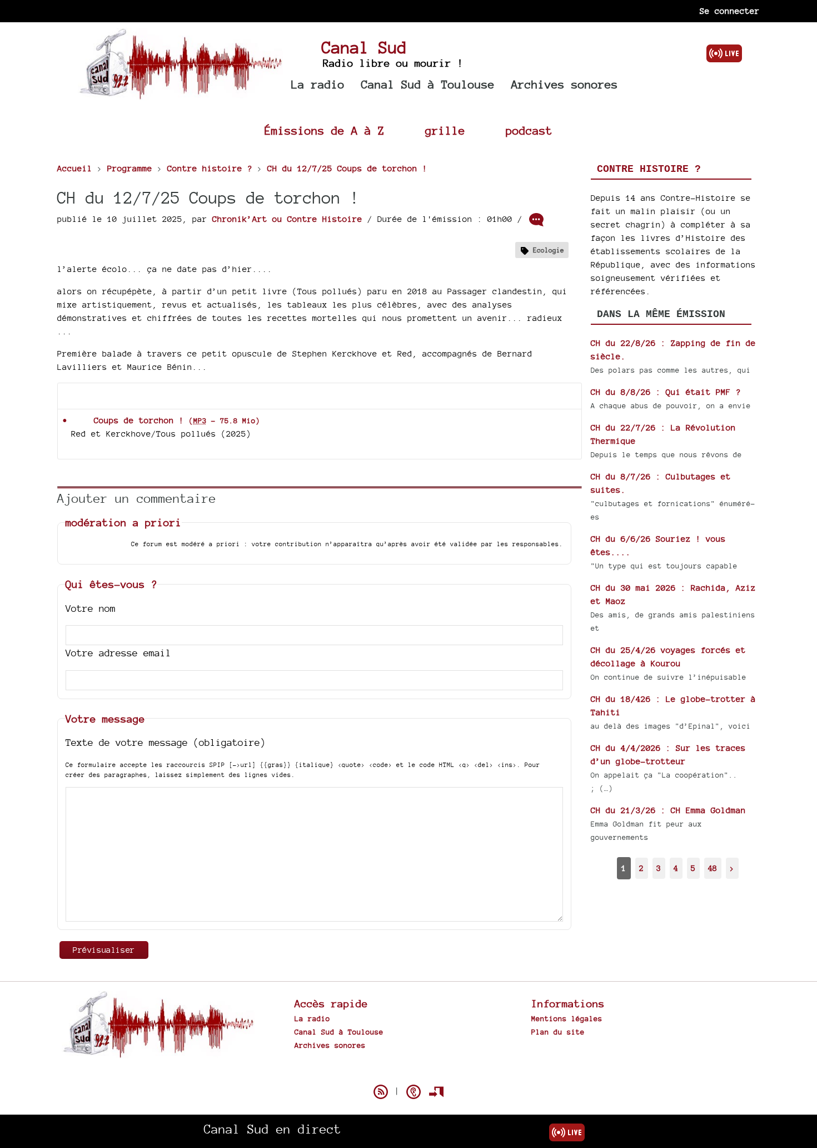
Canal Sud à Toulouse (428, 84)
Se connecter (730, 11)
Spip (408, 1072)
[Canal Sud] (180, 94)
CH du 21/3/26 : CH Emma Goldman (668, 810)
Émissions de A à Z (325, 130)
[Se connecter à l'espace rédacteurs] (436, 1092)
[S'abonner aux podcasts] (413, 1092)
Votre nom (91, 608)
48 (712, 868)
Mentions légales (566, 1018)
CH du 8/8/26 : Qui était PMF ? (666, 392)
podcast (529, 130)
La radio (318, 84)
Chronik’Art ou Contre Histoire (287, 219)
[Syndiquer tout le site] (381, 1092)
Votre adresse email (118, 653)
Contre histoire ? (649, 169)
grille (445, 130)
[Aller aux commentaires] (536, 220)
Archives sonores (564, 84)
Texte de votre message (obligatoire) (166, 742)
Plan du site (558, 1031)
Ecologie (548, 250)
